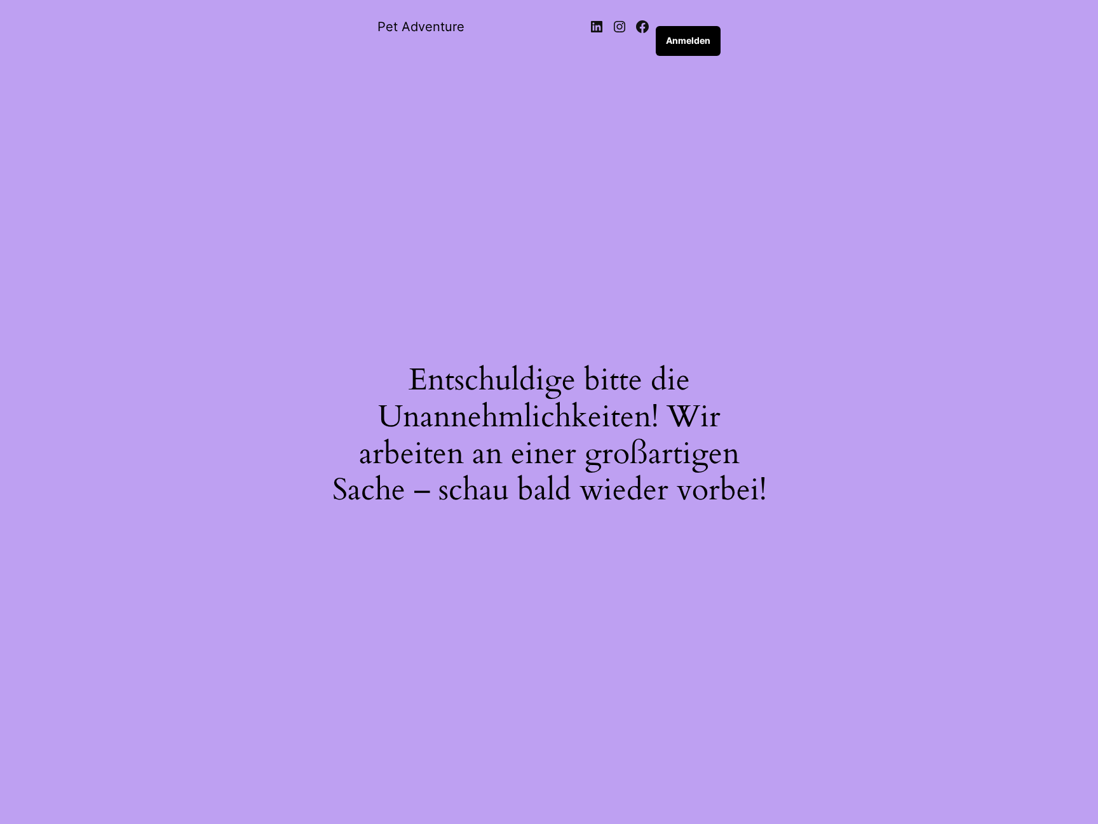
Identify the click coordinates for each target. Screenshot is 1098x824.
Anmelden (688, 40)
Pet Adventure (420, 26)
